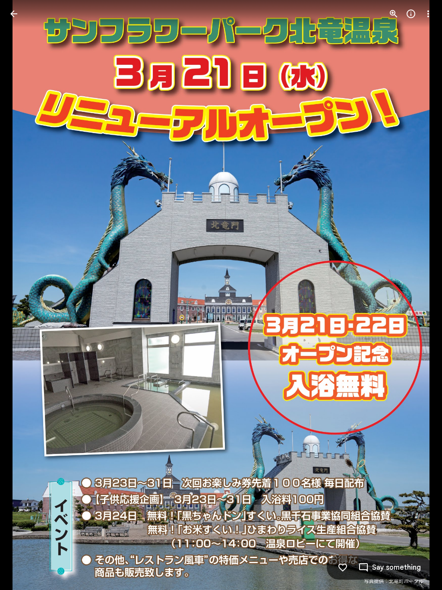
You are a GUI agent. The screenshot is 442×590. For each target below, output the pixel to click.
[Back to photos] (13, 13)
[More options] (428, 13)
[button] (24, 295)
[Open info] (411, 13)
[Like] (343, 567)
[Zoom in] (393, 13)
